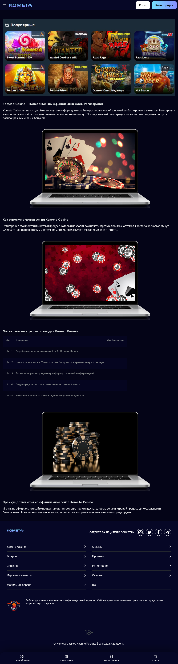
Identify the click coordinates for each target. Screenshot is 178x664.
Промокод (98, 556)
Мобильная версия (19, 584)
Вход (142, 5)
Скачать (97, 575)
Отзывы (97, 546)
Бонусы (12, 556)
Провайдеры (22, 660)
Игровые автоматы (19, 575)
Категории (66, 660)
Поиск (155, 660)
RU (94, 584)
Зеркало (12, 565)
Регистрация (164, 5)
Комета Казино (16, 546)
